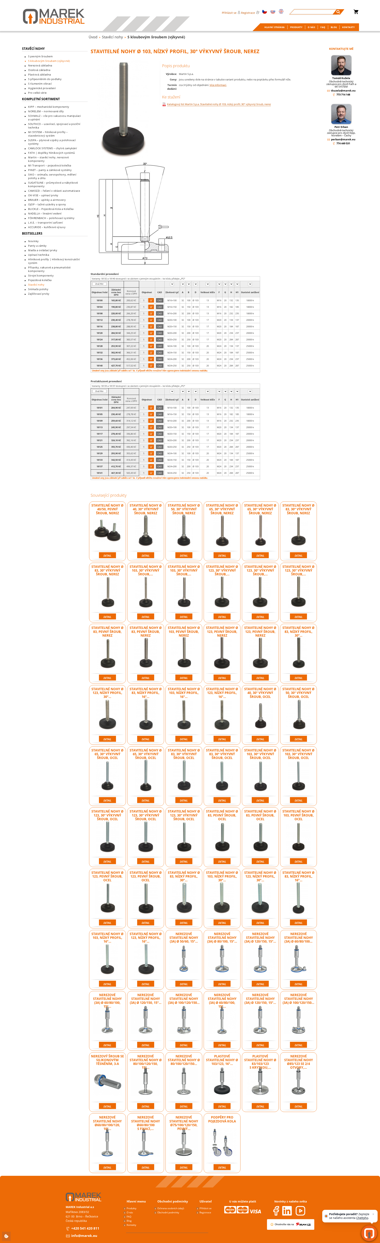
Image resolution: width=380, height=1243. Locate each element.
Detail (107, 555)
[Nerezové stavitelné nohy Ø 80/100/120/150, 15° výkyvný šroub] (145, 1081)
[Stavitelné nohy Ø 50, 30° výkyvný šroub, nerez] (184, 530)
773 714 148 (343, 94)
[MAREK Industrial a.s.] (50, 16)
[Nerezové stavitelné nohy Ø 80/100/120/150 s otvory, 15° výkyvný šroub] (184, 1081)
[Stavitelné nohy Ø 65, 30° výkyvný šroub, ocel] (107, 775)
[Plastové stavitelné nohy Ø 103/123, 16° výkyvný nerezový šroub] (222, 1081)
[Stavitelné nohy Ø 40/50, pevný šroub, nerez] (107, 530)
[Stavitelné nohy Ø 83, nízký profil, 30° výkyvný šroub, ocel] (184, 897)
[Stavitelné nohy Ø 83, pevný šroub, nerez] (107, 652)
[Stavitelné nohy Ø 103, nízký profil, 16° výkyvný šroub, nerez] (184, 714)
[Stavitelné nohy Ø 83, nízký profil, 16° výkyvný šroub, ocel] (298, 897)
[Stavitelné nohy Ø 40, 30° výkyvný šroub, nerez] (145, 530)
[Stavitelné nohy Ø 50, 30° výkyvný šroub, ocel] (298, 714)
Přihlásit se (229, 13)
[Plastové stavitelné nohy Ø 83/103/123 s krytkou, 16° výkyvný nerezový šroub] (260, 1081)
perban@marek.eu (343, 139)
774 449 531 (343, 143)
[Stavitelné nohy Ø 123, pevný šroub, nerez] (222, 652)
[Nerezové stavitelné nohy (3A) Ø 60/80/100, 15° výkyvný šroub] (107, 1020)
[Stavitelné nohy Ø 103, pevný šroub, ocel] (298, 836)
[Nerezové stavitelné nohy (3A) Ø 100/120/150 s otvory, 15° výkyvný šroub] (184, 1020)
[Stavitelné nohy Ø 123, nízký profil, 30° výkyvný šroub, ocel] (260, 897)
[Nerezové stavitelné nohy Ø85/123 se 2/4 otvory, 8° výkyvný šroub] (298, 1081)
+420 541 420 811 (85, 1228)
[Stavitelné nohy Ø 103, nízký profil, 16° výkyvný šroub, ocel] (107, 959)
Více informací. (218, 85)
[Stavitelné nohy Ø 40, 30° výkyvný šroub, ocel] (260, 714)
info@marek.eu (84, 1235)
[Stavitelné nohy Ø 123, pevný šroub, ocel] (107, 897)
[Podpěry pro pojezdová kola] (222, 1142)
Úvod (93, 37)
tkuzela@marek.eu (343, 90)
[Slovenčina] (272, 12)
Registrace (248, 13)
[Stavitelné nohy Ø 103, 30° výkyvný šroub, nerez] (145, 591)
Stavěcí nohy (112, 37)
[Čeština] (264, 12)
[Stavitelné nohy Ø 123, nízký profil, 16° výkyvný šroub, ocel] (145, 959)
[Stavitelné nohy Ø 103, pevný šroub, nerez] (184, 652)
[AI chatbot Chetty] (369, 1233)
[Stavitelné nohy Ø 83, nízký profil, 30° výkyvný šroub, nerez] (298, 652)
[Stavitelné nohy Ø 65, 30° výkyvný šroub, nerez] (222, 530)
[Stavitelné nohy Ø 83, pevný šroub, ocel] (222, 836)
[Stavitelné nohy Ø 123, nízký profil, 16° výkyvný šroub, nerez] (222, 714)
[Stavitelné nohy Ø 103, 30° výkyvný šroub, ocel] (260, 775)
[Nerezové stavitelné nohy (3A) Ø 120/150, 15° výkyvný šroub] (145, 1020)
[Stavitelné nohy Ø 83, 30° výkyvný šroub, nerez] (298, 530)
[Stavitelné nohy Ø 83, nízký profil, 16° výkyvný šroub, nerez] (145, 714)
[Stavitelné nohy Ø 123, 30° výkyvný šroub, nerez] (222, 591)
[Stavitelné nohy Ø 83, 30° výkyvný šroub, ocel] (184, 775)
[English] (280, 12)
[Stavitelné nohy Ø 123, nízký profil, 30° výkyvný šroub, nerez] (107, 714)
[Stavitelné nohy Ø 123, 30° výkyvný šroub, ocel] (107, 836)
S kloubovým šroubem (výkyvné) (156, 37)
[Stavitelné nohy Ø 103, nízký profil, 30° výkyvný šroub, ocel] (222, 897)
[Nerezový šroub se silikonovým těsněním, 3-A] (107, 1081)
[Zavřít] (373, 1214)
